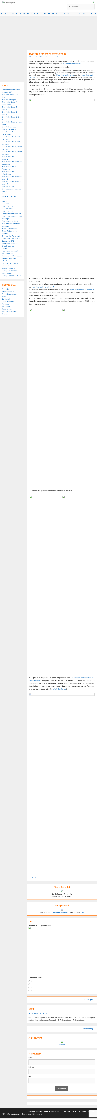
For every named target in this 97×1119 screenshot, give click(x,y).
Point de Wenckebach (10, 263)
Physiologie (6, 304)
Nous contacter (88, 1111)
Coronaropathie (8, 301)
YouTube (66, 1111)
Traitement (6, 314)
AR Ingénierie (36, 1114)
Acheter (62, 1045)
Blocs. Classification (9, 229)
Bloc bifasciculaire (9, 129)
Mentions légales (35, 1111)
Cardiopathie (6, 299)
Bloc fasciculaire (8, 186)
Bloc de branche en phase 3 (82, 289)
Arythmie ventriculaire (10, 294)
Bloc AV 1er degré (9, 100)
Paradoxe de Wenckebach (12, 256)
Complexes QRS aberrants (12, 238)
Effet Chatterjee (59, 689)
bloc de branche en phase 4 (43, 287)
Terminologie (7, 309)
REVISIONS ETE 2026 (38, 1013)
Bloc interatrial (7, 209)
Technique (6, 306)
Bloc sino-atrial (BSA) (10, 221)
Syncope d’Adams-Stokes (11, 276)
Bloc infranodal (7, 206)
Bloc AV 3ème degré (9, 127)
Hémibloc (5, 248)
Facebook (76, 1111)
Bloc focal (5, 204)
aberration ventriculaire (71, 63)
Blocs (34, 877)
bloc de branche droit (65, 75)
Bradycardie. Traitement (11, 236)
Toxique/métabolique (10, 311)
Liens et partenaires (52, 1111)
